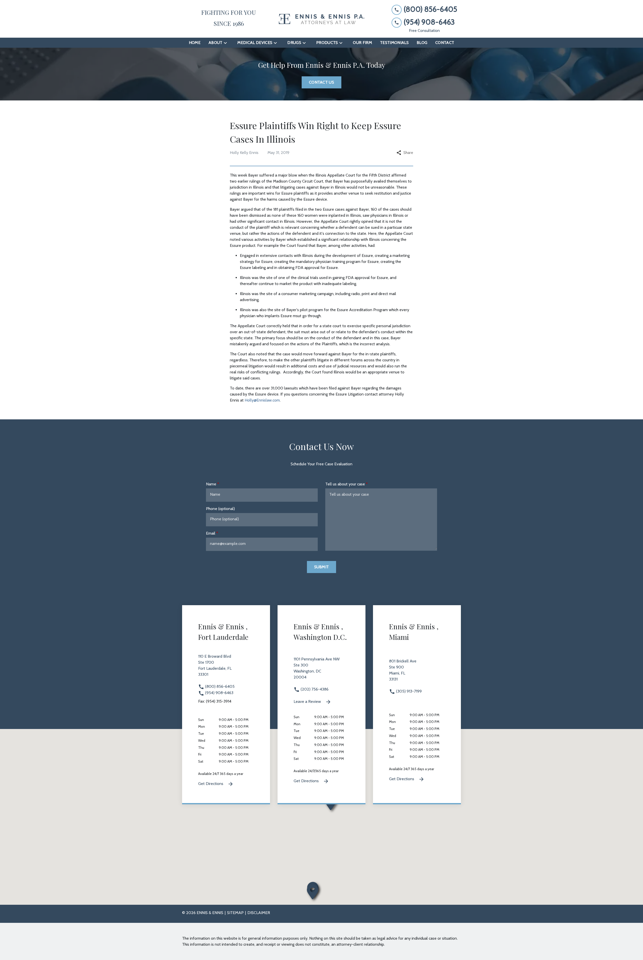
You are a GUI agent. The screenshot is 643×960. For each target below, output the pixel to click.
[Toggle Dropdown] (226, 43)
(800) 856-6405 (219, 686)
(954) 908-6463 (218, 692)
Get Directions (211, 783)
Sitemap (235, 912)
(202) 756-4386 (314, 689)
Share (408, 152)
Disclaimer (258, 912)
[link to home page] (321, 19)
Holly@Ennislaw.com (262, 400)
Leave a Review (308, 701)
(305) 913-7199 (408, 691)
